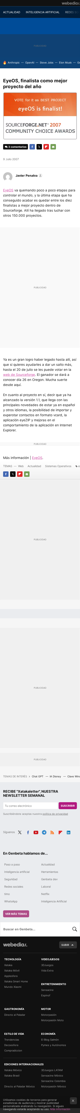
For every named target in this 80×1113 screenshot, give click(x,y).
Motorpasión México (53, 1086)
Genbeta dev (49, 879)
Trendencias (11, 1039)
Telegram (44, 832)
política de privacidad (55, 813)
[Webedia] (71, 3)
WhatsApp (10, 901)
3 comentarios (17, 146)
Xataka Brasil (11, 1075)
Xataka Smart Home (16, 981)
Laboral (46, 886)
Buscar (74, 929)
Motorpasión (49, 1014)
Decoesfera (11, 1045)
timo (7, 894)
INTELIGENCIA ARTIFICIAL (43, 12)
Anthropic (14, 62)
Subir (65, 944)
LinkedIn (68, 832)
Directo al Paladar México (19, 1086)
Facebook (32, 146)
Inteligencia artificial (17, 871)
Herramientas (49, 871)
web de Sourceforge (19, 375)
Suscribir (68, 805)
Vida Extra (47, 970)
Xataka (8, 965)
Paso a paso (12, 864)
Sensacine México (52, 1075)
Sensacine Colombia (53, 1081)
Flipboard (46, 146)
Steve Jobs (46, 62)
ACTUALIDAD (11, 12)
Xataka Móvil (11, 970)
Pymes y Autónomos (53, 1045)
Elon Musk (65, 62)
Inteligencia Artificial (54, 901)
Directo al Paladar (14, 1014)
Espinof (45, 995)
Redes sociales (13, 886)
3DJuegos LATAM (52, 1070)
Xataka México (13, 1070)
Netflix (45, 894)
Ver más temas (16, 913)
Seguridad (10, 879)
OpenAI (29, 62)
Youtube (36, 832)
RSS (52, 832)
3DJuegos (47, 965)
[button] (28, 175)
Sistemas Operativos (58, 466)
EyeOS (8, 190)
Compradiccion (13, 1050)
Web (21, 466)
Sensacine (47, 989)
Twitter (39, 146)
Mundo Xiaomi (12, 986)
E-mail (53, 146)
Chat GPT (38, 776)
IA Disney (56, 776)
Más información (60, 1109)
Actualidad (34, 466)
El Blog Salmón (50, 1039)
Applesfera (10, 975)
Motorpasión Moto (52, 1020)
